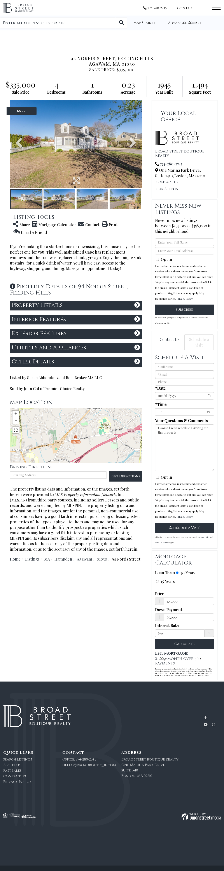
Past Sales (12, 770)
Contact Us (167, 182)
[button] (121, 23)
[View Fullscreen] (15, 430)
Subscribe (184, 309)
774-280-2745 (157, 8)
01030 (102, 559)
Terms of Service (162, 542)
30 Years (187, 572)
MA (47, 559)
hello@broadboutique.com (89, 765)
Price (159, 593)
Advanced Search (184, 22)
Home (15, 559)
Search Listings (17, 759)
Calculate (184, 643)
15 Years (167, 581)
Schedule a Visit (199, 342)
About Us (12, 765)
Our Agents (167, 189)
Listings (32, 559)
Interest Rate (167, 625)
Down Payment (168, 609)
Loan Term (165, 572)
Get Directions (126, 476)
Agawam (84, 559)
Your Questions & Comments (181, 420)
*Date (160, 388)
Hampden (63, 559)
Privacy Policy (184, 298)
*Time (161, 404)
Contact (185, 8)
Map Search (144, 22)
